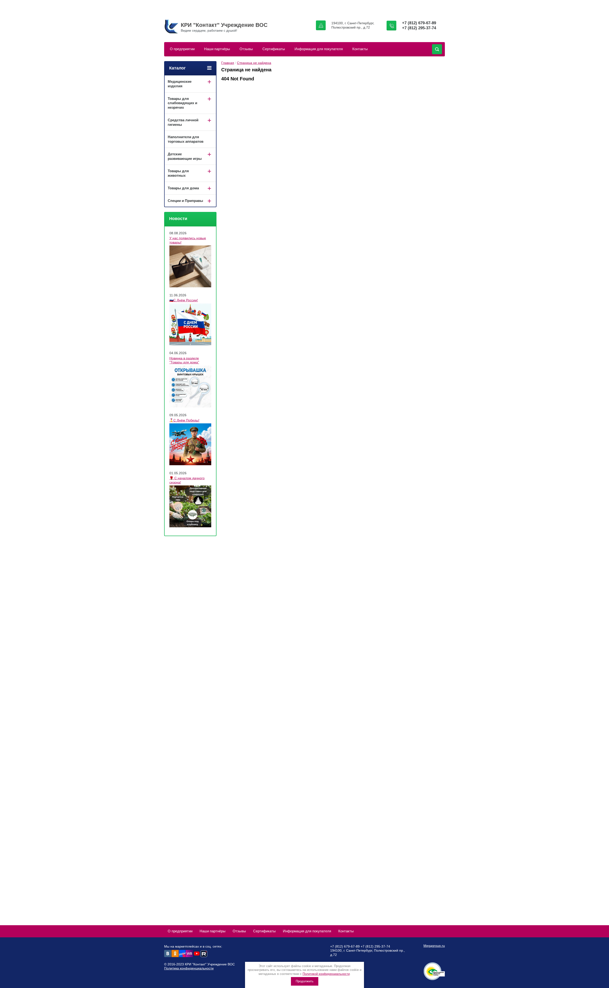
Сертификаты (273, 49)
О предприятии (182, 49)
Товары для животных (178, 173)
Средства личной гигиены (183, 122)
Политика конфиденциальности (189, 968)
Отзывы (246, 49)
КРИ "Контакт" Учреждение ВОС (224, 25)
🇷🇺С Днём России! (183, 300)
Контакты (360, 49)
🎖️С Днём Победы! (184, 420)
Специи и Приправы (185, 201)
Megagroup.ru (434, 946)
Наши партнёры (217, 49)
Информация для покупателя (319, 49)
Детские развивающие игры (185, 156)
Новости (178, 218)
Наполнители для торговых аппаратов (185, 139)
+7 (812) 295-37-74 (419, 28)
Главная (227, 63)
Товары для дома (183, 188)
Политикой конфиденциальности (326, 974)
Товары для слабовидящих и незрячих (182, 103)
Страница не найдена (254, 63)
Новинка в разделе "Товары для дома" (184, 360)
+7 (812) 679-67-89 (419, 23)
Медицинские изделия (180, 83)
